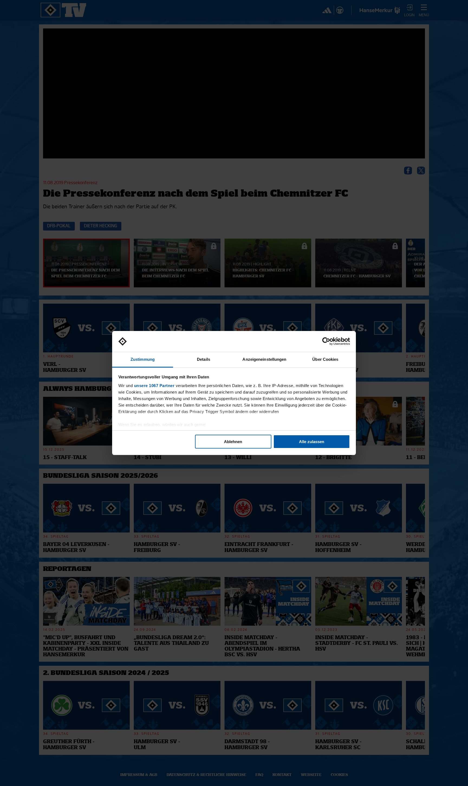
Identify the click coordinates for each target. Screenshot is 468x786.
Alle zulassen (311, 441)
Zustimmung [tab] (143, 359)
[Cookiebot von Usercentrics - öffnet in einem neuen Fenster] (326, 341)
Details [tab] (203, 359)
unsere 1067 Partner (154, 385)
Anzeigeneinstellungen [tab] (264, 359)
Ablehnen (233, 441)
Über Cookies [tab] (325, 359)
